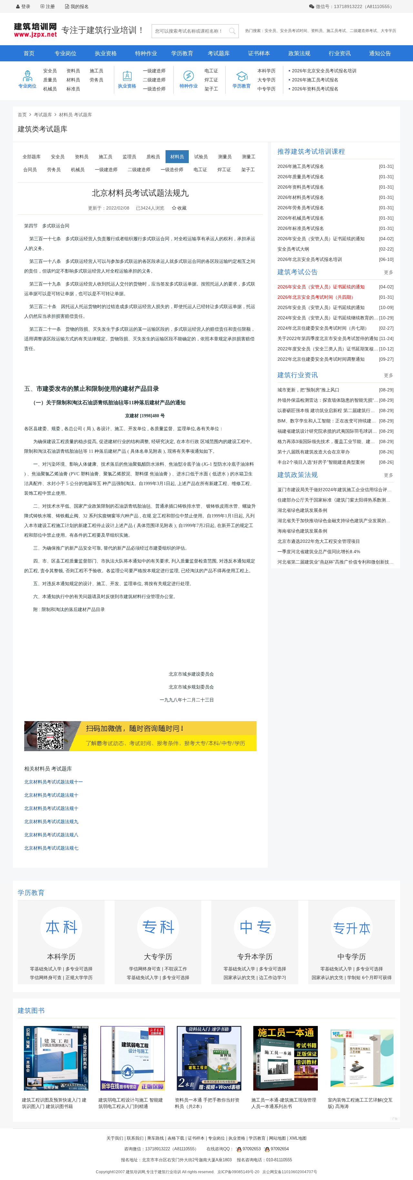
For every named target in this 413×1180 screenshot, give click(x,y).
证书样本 (259, 53)
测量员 (225, 156)
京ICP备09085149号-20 (238, 1172)
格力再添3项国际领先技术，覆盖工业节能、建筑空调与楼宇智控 (342, 441)
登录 (25, 6)
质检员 (153, 156)
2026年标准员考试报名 (300, 228)
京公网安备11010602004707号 (289, 1172)
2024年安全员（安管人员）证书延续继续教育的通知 (330, 317)
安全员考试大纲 (293, 249)
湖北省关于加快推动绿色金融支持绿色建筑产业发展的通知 (336, 520)
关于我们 (114, 1138)
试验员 (201, 156)
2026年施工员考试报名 (315, 79)
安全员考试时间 (293, 30)
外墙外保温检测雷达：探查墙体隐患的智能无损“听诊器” (333, 400)
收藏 (181, 208)
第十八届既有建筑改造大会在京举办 (313, 451)
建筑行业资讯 (297, 375)
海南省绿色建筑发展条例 (302, 530)
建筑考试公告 (297, 272)
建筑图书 (31, 1011)
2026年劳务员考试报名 (300, 207)
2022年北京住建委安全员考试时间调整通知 (321, 359)
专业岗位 (65, 53)
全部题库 (32, 156)
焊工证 (211, 79)
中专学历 (266, 88)
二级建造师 (154, 79)
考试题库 (219, 53)
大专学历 (388, 30)
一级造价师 (154, 88)
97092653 (251, 1148)
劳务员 (96, 79)
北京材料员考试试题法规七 (51, 848)
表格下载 (175, 1138)
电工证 (211, 70)
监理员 (129, 156)
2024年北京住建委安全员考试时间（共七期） (323, 328)
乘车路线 (155, 1138)
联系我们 (135, 1138)
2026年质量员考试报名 (300, 176)
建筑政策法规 (297, 475)
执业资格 (106, 53)
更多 (389, 272)
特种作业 (146, 53)
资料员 (317, 30)
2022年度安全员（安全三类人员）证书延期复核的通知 (332, 348)
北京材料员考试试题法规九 (51, 821)
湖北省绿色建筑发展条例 (302, 510)
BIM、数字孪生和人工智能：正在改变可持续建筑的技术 (333, 420)
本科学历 (266, 70)
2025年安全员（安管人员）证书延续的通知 (321, 307)
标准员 (73, 88)
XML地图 (298, 1138)
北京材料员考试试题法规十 (51, 795)
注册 (50, 6)
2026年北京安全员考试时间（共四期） (316, 297)
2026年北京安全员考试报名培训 (324, 70)
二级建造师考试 (363, 30)
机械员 (50, 88)
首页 (29, 53)
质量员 (50, 79)
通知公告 (380, 53)
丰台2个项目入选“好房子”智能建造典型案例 (321, 462)
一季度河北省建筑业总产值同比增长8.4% (318, 551)
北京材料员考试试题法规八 (51, 835)
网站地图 (277, 1138)
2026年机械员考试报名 (300, 218)
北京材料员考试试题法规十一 (53, 782)
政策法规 (299, 53)
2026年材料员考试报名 (300, 197)
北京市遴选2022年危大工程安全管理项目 (318, 541)
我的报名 (80, 6)
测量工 (249, 156)
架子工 (211, 88)
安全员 (270, 30)
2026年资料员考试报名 (315, 88)
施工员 (96, 70)
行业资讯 (340, 53)
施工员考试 (336, 30)
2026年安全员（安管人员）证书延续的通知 (321, 238)
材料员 (73, 79)
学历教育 (182, 53)
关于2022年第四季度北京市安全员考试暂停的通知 (327, 338)
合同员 (30, 169)
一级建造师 (154, 70)
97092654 (279, 1148)
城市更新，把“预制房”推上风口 (308, 389)
